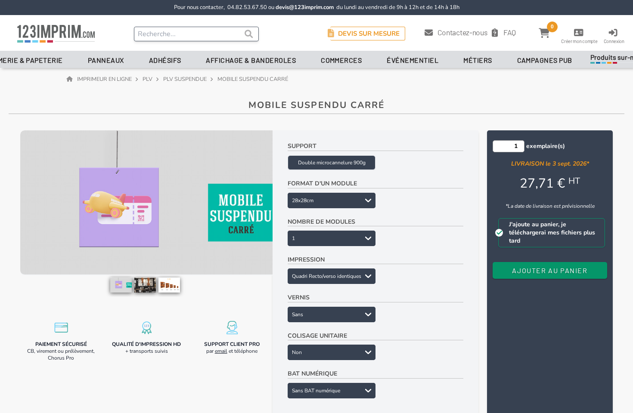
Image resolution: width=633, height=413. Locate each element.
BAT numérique (312, 374)
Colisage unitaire (317, 336)
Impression (306, 260)
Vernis (299, 297)
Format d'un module (322, 183)
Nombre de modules (321, 222)
